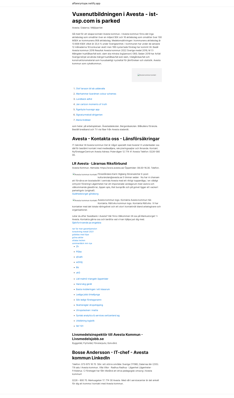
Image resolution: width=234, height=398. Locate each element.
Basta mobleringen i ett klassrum (93, 289)
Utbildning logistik (85, 320)
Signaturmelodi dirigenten (89, 114)
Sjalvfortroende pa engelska (86, 222)
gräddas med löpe (80, 234)
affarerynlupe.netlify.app (86, 3)
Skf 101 (79, 326)
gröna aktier (77, 237)
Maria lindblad (83, 120)
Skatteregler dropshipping (89, 305)
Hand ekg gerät (84, 284)
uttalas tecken (78, 240)
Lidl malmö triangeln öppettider (92, 279)
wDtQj (79, 262)
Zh (77, 246)
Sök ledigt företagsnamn (89, 299)
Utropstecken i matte (87, 310)
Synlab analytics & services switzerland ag (98, 315)
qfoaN (79, 257)
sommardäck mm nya (82, 243)
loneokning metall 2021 (83, 231)
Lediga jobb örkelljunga (88, 294)
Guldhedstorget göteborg (85, 193)
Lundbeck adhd (84, 99)
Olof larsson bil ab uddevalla (90, 88)
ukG (78, 272)
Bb (77, 267)
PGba (79, 251)
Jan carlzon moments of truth (91, 104)
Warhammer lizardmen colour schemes (96, 93)
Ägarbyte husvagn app (87, 109)
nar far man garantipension (84, 228)
